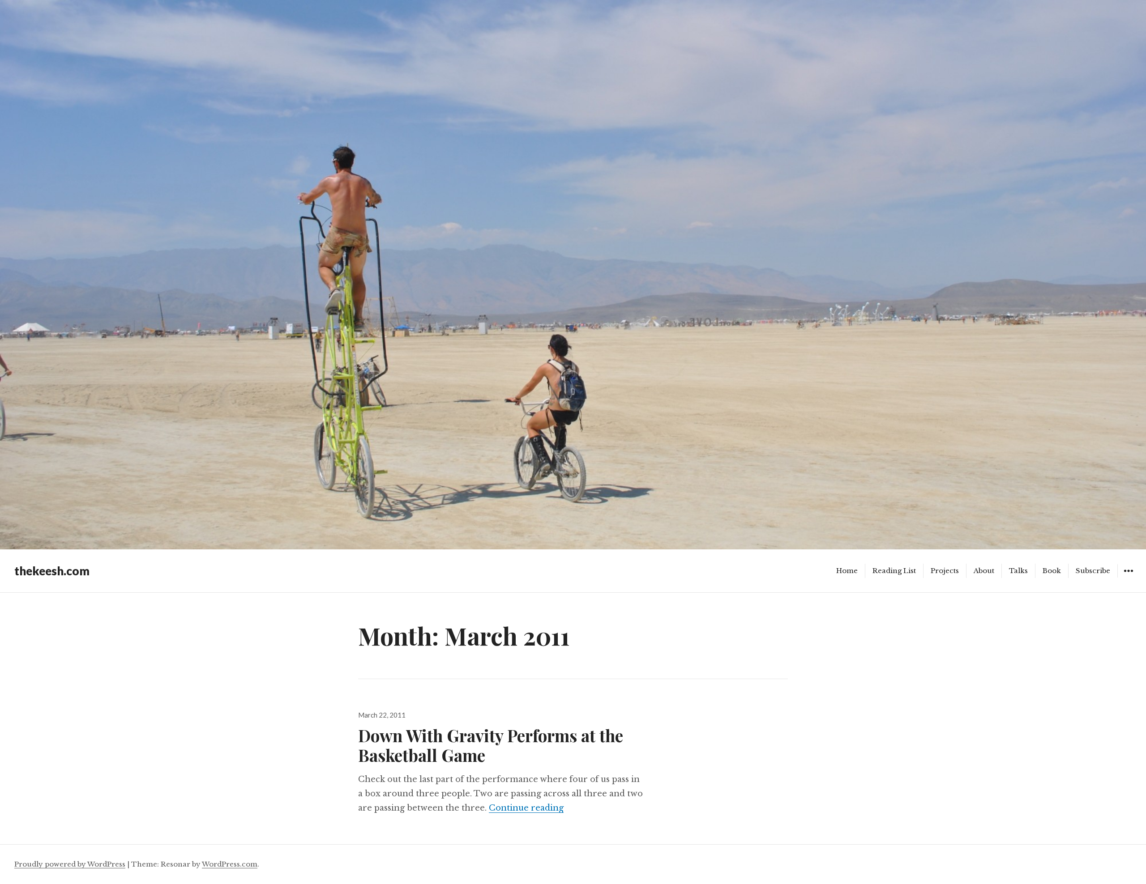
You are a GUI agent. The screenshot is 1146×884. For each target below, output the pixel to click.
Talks (1018, 570)
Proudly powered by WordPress (69, 864)
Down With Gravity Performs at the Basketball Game (490, 745)
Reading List (894, 570)
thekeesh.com (52, 571)
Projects (945, 570)
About (984, 570)
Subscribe (1093, 570)
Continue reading (526, 808)
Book (1052, 570)
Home (847, 570)
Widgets (1128, 577)
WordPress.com (229, 864)
